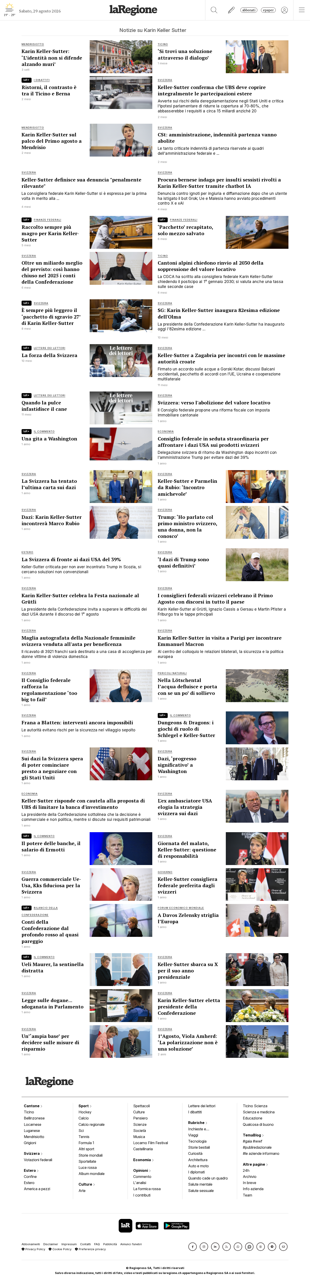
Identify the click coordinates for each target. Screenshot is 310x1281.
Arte (82, 1190)
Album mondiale (92, 1173)
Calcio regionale (92, 1124)
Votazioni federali (38, 1160)
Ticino (29, 1112)
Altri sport (86, 1149)
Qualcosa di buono (258, 1124)
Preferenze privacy (92, 1249)
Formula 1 (86, 1143)
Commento (142, 1176)
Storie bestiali (199, 1147)
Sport (84, 1106)
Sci (81, 1130)
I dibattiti (195, 1112)
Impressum (69, 1244)
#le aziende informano (261, 1153)
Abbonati (248, 10)
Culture (86, 1184)
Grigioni (30, 1143)
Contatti (85, 1244)
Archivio (249, 1176)
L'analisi (139, 1182)
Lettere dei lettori (201, 1106)
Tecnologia (197, 1141)
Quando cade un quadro (208, 1178)
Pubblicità (110, 1244)
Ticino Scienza (255, 1106)
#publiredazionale (257, 1147)
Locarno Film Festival (150, 1143)
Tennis (84, 1136)
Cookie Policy (61, 1249)
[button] (192, 1246)
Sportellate (87, 1161)
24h (246, 1170)
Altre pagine (254, 1164)
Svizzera (32, 1153)
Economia (142, 1160)
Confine (30, 1176)
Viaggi (193, 1135)
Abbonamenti (31, 1244)
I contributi (141, 1195)
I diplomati (196, 1172)
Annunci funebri (131, 1244)
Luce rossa (88, 1167)
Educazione (252, 1118)
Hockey (85, 1112)
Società (139, 1130)
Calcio (84, 1118)
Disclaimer (50, 1244)
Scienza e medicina (259, 1112)
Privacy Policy (35, 1249)
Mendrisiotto (34, 1136)
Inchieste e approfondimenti (201, 1129)
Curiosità (195, 1153)
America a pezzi (37, 1189)
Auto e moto (198, 1166)
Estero (30, 1170)
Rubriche (196, 1122)
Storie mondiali (91, 1155)
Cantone (32, 1106)
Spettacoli (141, 1106)
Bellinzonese (34, 1118)
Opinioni (141, 1170)
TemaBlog (252, 1135)
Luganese (32, 1130)
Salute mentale (200, 1184)
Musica (139, 1136)
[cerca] (214, 10)
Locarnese (32, 1124)
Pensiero (140, 1118)
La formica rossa (147, 1189)
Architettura (197, 1160)
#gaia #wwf (252, 1141)
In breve (249, 1182)
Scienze (140, 1124)
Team (247, 1195)
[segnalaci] (231, 10)
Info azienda (253, 1189)
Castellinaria (143, 1149)
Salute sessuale (201, 1190)
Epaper (268, 10)
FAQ (97, 1244)
